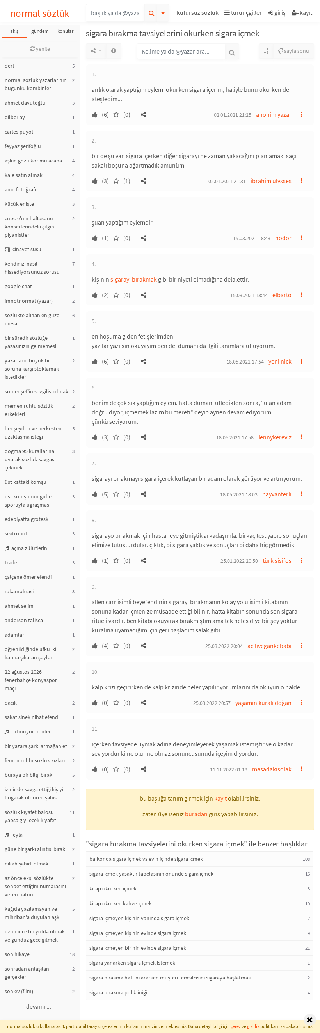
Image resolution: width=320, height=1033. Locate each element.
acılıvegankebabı (269, 645)
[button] (198, 14)
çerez (236, 1026)
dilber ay (15, 117)
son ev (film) (19, 991)
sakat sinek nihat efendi (32, 717)
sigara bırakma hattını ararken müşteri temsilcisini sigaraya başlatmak (170, 977)
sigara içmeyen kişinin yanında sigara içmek (139, 918)
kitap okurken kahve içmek (120, 903)
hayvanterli (277, 494)
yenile (42, 48)
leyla (16, 834)
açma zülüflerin (28, 547)
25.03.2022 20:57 (212, 703)
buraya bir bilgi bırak (28, 774)
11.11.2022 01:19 (228, 769)
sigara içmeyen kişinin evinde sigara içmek (137, 933)
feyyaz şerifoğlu (23, 146)
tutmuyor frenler (30, 731)
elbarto (282, 295)
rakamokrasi (19, 591)
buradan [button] (196, 814)
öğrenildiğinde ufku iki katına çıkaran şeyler (30, 653)
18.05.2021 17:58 (235, 437)
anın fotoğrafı (20, 189)
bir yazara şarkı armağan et (36, 745)
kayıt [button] (220, 798)
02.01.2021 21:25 (232, 114)
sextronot (16, 533)
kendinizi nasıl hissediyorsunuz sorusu (32, 267)
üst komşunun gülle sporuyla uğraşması (28, 500)
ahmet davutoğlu (25, 102)
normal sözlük (40, 13)
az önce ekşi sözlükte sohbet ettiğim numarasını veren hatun (35, 886)
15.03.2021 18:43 (251, 238)
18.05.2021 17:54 (245, 361)
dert (9, 65)
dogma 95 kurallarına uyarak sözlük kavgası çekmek (30, 459)
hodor (283, 238)
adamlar (14, 634)
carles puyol (19, 131)
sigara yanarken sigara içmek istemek (132, 962)
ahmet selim (19, 605)
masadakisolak (272, 769)
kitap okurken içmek (113, 888)
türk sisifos (277, 560)
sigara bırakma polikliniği (118, 992)
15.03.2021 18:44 (249, 295)
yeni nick (280, 361)
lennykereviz (275, 437)
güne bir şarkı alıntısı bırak (35, 849)
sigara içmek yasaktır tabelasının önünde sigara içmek (151, 873)
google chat (18, 286)
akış (14, 31)
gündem (40, 31)
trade (11, 562)
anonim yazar (274, 114)
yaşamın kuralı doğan (263, 703)
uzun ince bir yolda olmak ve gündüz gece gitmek (35, 935)
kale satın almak (24, 174)
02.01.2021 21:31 (227, 181)
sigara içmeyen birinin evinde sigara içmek (137, 947)
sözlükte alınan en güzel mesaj (33, 319)
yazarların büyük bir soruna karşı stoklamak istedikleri (32, 368)
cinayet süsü (26, 249)
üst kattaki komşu (25, 481)
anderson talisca (24, 620)
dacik (11, 702)
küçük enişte (19, 203)
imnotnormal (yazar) (29, 300)
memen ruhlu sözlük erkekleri (29, 409)
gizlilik (253, 1026)
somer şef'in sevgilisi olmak (36, 391)
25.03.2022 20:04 (224, 645)
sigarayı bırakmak (133, 279)
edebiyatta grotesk (26, 519)
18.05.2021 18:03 (239, 494)
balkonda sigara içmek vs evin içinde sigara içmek (146, 858)
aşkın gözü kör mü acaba (33, 160)
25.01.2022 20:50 (239, 560)
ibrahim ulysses (271, 181)
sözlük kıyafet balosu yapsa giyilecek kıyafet (30, 816)
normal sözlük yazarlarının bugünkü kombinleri (36, 84)
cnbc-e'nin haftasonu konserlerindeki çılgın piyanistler (29, 226)
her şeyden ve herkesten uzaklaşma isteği (33, 432)
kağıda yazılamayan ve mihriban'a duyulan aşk (32, 913)
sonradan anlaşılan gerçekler (27, 972)
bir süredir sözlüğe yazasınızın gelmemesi (30, 342)
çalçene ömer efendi (28, 576)
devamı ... (38, 1006)
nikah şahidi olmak (26, 863)
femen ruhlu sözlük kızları (35, 760)
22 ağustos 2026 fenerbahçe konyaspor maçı (31, 680)
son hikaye (17, 954)
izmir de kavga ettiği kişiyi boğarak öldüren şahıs (34, 793)
